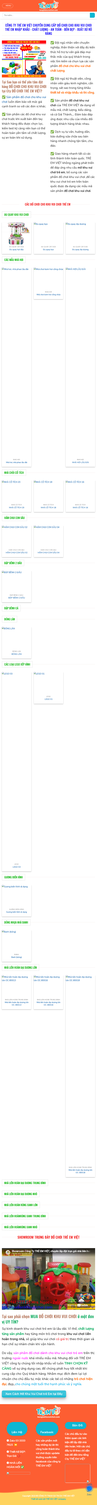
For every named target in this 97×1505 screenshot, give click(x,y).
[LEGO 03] (16, 767)
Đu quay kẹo (48, 249)
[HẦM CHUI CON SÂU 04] (48, 537)
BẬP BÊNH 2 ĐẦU (16, 598)
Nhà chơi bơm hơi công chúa (48, 294)
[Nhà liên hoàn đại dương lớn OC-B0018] (80, 1070)
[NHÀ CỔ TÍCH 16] (80, 491)
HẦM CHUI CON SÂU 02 (16, 552)
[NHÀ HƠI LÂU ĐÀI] (80, 362)
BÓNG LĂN (16, 654)
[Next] (91, 234)
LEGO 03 (17, 867)
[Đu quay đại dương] (80, 233)
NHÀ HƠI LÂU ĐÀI (80, 462)
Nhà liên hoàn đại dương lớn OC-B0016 (48, 1003)
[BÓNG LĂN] (16, 638)
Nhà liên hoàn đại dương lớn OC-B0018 (80, 1171)
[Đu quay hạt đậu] (16, 233)
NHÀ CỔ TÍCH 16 (80, 507)
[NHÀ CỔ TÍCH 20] (16, 491)
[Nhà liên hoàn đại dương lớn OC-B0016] (48, 986)
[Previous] (5, 234)
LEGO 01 (49, 699)
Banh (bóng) (16, 957)
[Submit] (92, 15)
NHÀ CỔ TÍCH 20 (16, 507)
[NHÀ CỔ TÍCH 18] (48, 491)
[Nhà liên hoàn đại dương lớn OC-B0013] (16, 986)
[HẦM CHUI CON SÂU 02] (16, 537)
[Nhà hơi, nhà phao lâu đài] (16, 362)
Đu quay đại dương (80, 249)
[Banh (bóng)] (16, 941)
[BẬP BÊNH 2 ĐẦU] (16, 582)
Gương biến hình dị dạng (16, 912)
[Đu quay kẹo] (48, 233)
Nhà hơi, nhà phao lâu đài (16, 462)
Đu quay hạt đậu (16, 249)
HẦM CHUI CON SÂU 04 (48, 552)
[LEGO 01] (48, 683)
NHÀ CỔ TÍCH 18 (48, 507)
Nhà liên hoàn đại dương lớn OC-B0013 (17, 1003)
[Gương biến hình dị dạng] (16, 896)
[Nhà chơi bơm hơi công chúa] (48, 279)
